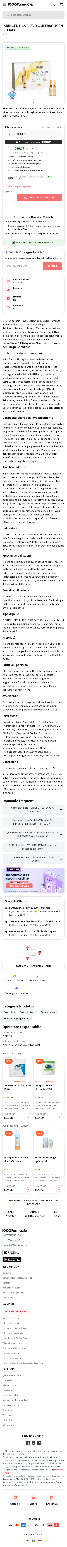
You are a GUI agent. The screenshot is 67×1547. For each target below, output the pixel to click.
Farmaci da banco (10, 1405)
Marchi (5, 1430)
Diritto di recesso (10, 1318)
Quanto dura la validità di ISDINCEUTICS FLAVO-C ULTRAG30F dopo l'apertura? (33, 834)
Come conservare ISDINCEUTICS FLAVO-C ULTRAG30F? (33, 859)
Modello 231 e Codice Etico (15, 1338)
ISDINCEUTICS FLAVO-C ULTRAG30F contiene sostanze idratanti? (32, 847)
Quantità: (9, 191)
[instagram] (33, 1443)
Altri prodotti (8, 1425)
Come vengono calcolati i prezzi (17, 1277)
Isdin (5, 34)
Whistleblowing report (12, 1343)
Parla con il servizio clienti (33, 966)
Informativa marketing (12, 1333)
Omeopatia (7, 1410)
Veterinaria (7, 1415)
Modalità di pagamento (13, 1292)
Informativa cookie (11, 1323)
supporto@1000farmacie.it (14, 1245)
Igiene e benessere (11, 1375)
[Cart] (62, 4)
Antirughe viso (48, 1012)
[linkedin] (39, 1443)
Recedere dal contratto (16, 1311)
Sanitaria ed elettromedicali (15, 1400)
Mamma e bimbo (10, 1395)
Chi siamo (6, 1273)
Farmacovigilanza (10, 1353)
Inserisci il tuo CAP (17, 266)
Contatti (6, 1282)
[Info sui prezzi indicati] (25, 134)
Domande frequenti (11, 1287)
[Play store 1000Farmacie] (14, 1259)
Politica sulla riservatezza (14, 1328)
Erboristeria (8, 1420)
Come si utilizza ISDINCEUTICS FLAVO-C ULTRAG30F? (32, 809)
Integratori (7, 1390)
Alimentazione (9, 1385)
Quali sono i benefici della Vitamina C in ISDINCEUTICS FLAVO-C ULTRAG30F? (32, 822)
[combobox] (33, 15)
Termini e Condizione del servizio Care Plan (22, 1363)
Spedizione (7, 1297)
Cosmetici (53, 408)
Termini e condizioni (11, 1358)
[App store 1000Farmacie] (14, 1252)
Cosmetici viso (27, 1012)
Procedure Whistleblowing (14, 1348)
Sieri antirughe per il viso (17, 1018)
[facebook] (28, 1443)
